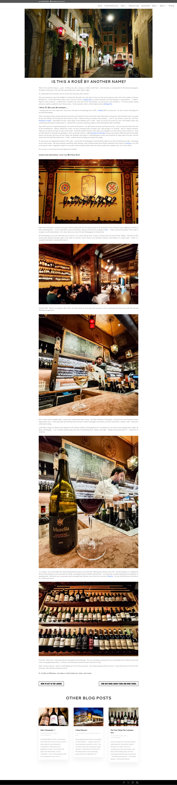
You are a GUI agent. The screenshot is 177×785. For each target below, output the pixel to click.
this (106, 230)
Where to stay (134, 6)
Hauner (128, 143)
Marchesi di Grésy (45, 120)
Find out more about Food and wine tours (118, 683)
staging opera (87, 99)
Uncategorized (45, 735)
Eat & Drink (146, 6)
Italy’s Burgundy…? (47, 730)
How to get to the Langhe (51, 683)
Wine (123, 6)
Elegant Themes (52, 782)
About (162, 6)
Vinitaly (100, 110)
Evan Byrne (45, 733)
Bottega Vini (108, 104)
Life (94, 733)
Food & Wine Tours (111, 6)
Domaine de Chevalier (98, 133)
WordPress (69, 782)
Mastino (110, 576)
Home (100, 6)
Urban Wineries (81, 730)
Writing (171, 6)
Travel (98, 733)
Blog (154, 6)
